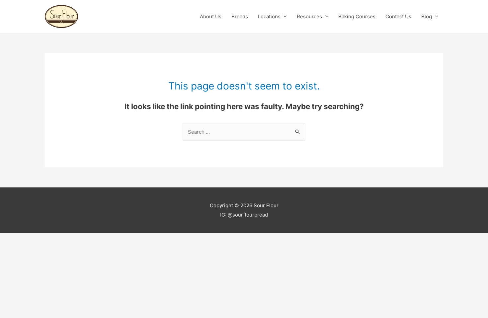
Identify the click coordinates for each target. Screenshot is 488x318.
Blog (426, 16)
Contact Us (398, 16)
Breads (239, 16)
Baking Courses (356, 16)
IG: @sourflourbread (244, 215)
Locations (269, 16)
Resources (309, 16)
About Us (210, 16)
